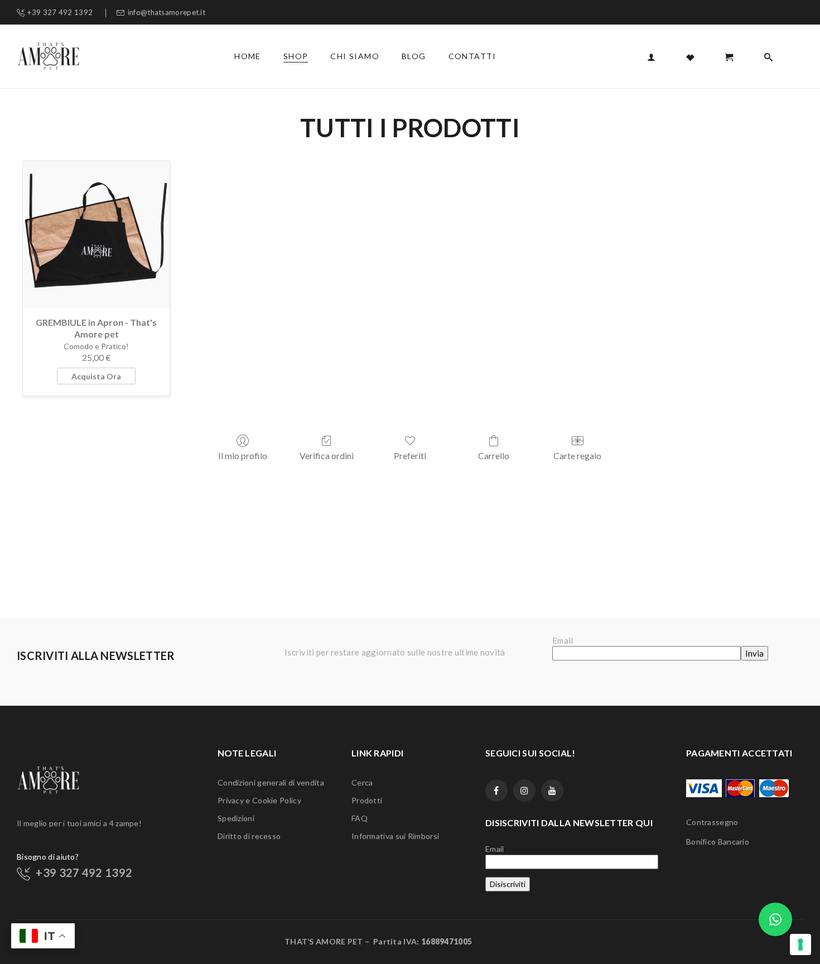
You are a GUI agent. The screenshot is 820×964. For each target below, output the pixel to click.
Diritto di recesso (249, 836)
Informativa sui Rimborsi (395, 836)
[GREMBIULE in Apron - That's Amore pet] (96, 234)
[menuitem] (247, 56)
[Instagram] (524, 790)
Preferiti (410, 455)
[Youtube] (552, 790)
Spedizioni (236, 818)
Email (562, 640)
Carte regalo (577, 455)
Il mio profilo (242, 455)
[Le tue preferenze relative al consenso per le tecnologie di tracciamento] (800, 944)
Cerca (362, 782)
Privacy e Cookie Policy (259, 800)
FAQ (359, 818)
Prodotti (366, 800)
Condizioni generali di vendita (271, 782)
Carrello (493, 455)
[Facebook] (496, 790)
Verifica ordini (327, 455)
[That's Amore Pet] (48, 55)
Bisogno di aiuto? (48, 856)
